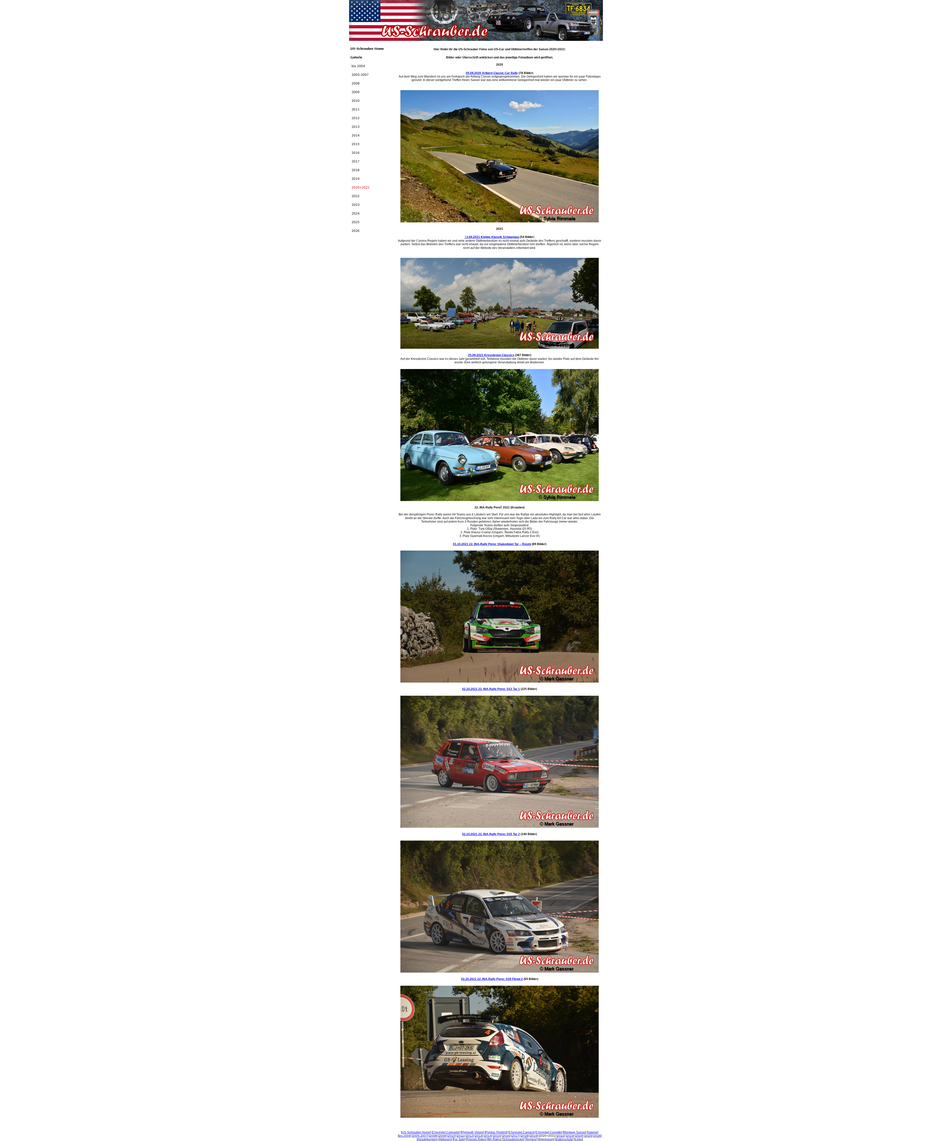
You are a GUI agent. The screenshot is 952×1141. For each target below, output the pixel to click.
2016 (506, 1136)
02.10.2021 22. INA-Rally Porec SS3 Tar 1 (491, 689)
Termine (531, 1139)
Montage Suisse (574, 1132)
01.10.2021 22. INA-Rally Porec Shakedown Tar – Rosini (492, 544)
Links (578, 1139)
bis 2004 (404, 1136)
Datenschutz (564, 1139)
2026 (597, 1136)
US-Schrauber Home (416, 1132)
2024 (579, 1136)
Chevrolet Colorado (445, 1132)
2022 (560, 1136)
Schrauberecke (513, 1139)
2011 (460, 1136)
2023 (569, 1136)
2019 (533, 1136)
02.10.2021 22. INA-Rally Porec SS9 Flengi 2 (492, 979)
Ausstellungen (427, 1139)
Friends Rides (476, 1139)
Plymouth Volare (472, 1132)
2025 (588, 1136)
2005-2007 (420, 1136)
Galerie (592, 1132)
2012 (469, 1136)
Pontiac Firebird (496, 1132)
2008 (433, 1136)
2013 (478, 1136)
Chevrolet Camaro (521, 1132)
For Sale (459, 1139)
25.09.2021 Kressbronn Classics (491, 355)
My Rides (494, 1139)
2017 (515, 1136)
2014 (487, 1136)
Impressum (546, 1139)
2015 (497, 1136)
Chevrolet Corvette (548, 1132)
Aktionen (445, 1139)
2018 (524, 1136)
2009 (442, 1136)
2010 (451, 1136)
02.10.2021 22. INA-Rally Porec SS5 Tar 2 (491, 834)
